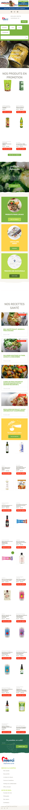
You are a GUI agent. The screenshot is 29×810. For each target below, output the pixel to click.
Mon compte (6, 770)
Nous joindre (6, 774)
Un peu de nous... (6, 790)
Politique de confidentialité (9, 783)
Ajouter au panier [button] (7, 111)
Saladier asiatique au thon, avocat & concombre (14, 356)
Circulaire (13, 16)
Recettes (18, 16)
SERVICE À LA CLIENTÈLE (8, 768)
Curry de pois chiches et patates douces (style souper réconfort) (13, 383)
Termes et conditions (8, 780)
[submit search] (26, 37)
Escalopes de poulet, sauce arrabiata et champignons (14, 410)
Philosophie (6, 796)
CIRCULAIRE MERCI (14, 242)
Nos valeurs (6, 799)
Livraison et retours (8, 777)
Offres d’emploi (7, 786)
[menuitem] (18, 18)
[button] (2, 54)
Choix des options (21, 111)
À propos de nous (7, 793)
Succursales (14, 18)
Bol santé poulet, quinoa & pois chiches (14, 330)
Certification (6, 802)
